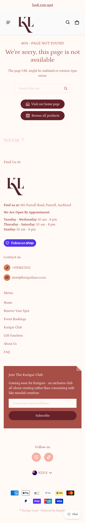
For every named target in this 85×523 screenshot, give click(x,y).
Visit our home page (45, 104)
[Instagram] (36, 457)
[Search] (65, 88)
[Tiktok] (48, 457)
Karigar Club (13, 327)
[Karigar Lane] (25, 22)
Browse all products (45, 115)
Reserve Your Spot (16, 311)
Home (8, 303)
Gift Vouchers (13, 335)
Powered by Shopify (53, 510)
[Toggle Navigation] (8, 22)
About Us (10, 344)
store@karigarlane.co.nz (29, 277)
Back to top (11, 140)
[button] (67, 22)
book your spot (42, 5)
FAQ (7, 352)
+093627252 (21, 268)
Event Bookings (15, 319)
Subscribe (42, 415)
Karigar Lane (30, 510)
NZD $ (42, 473)
